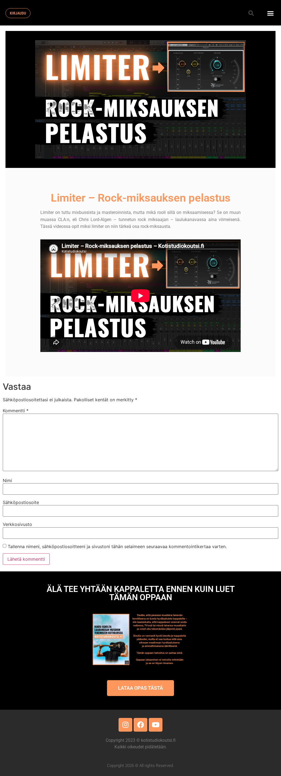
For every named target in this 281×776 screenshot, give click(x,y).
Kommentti (16, 410)
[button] (251, 13)
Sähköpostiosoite (21, 502)
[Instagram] (125, 725)
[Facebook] (140, 725)
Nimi (7, 480)
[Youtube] (155, 725)
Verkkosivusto (17, 524)
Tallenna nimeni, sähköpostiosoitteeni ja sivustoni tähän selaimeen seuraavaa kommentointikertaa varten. (117, 546)
